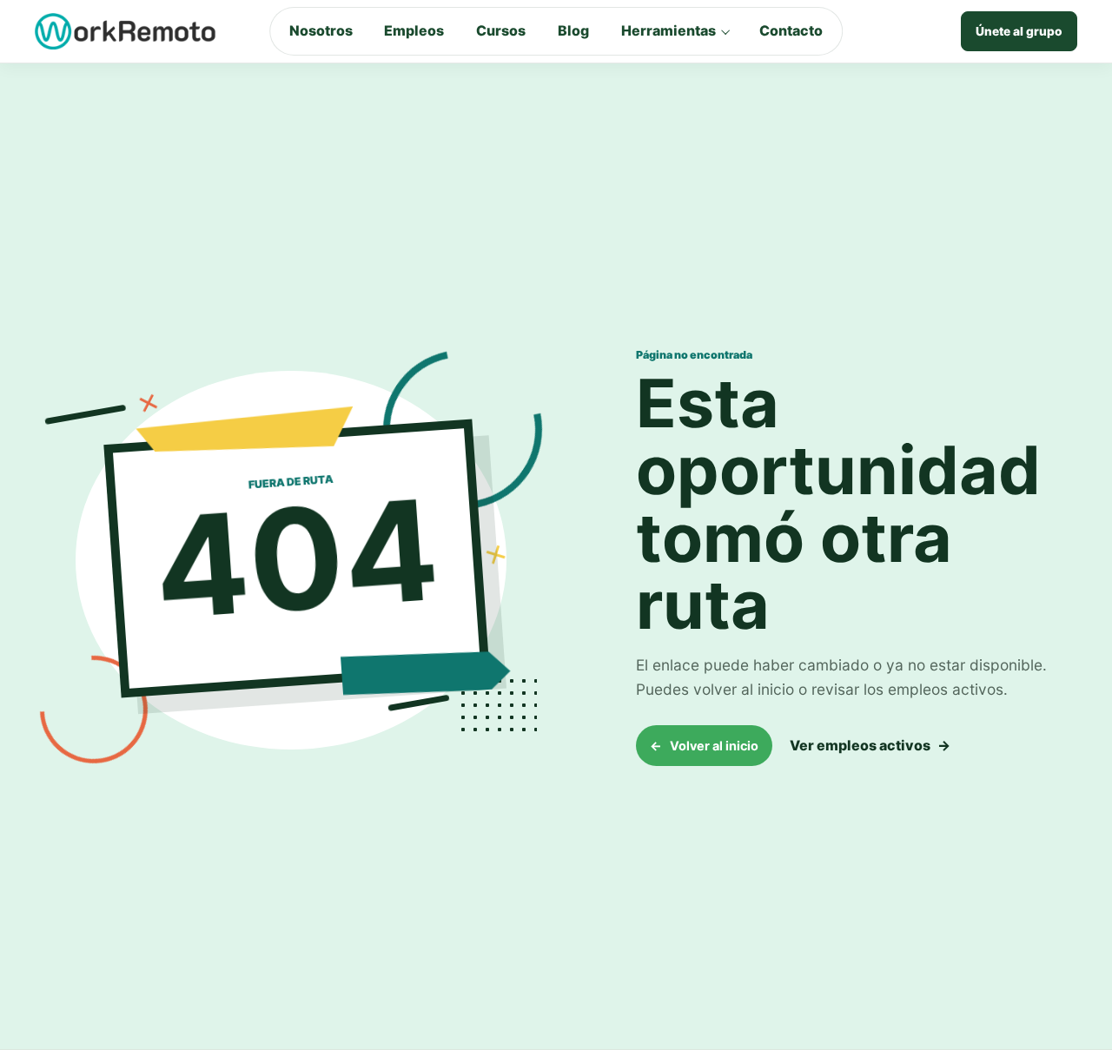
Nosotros (321, 30)
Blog (573, 30)
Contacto (791, 30)
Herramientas (668, 30)
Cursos (501, 30)
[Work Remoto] (126, 31)
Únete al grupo (1019, 31)
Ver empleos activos (870, 745)
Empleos (414, 30)
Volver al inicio (704, 745)
